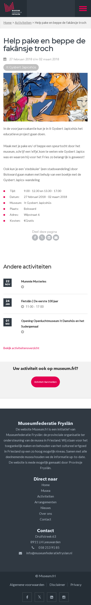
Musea (45, 490)
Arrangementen (45, 502)
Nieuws (45, 508)
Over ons (45, 513)
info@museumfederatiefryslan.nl (49, 553)
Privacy (75, 584)
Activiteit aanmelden (45, 382)
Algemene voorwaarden (27, 584)
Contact (45, 519)
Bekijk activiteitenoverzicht (21, 348)
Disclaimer (57, 584)
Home (7, 22)
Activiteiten (23, 22)
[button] (83, 8)
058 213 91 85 (49, 547)
